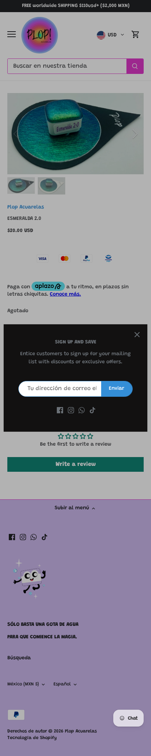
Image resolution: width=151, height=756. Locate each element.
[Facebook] (60, 410)
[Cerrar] (137, 335)
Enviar (116, 388)
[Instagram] (71, 410)
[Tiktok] (92, 410)
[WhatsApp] (81, 410)
